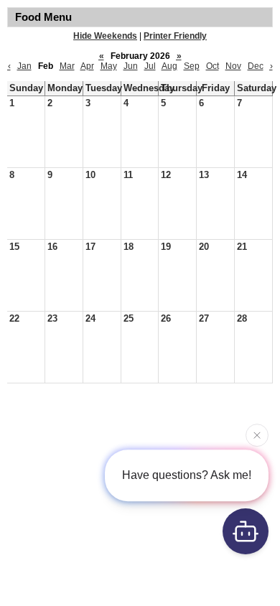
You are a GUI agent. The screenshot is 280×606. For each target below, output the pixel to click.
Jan (24, 66)
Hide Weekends (105, 36)
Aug (169, 66)
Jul (150, 66)
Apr (87, 66)
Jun (130, 66)
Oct (212, 66)
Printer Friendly (175, 36)
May (109, 66)
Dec (255, 66)
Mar (67, 66)
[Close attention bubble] (257, 435)
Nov (233, 66)
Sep (192, 66)
